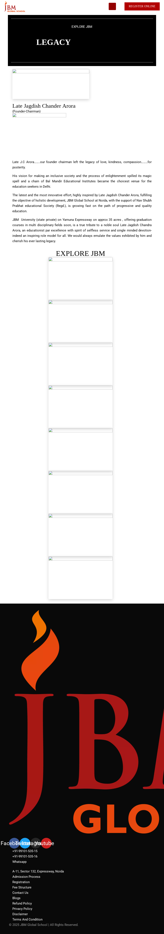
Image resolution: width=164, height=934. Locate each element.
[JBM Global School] (14, 6)
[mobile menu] (112, 6)
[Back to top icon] (143, 925)
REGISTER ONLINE (142, 6)
